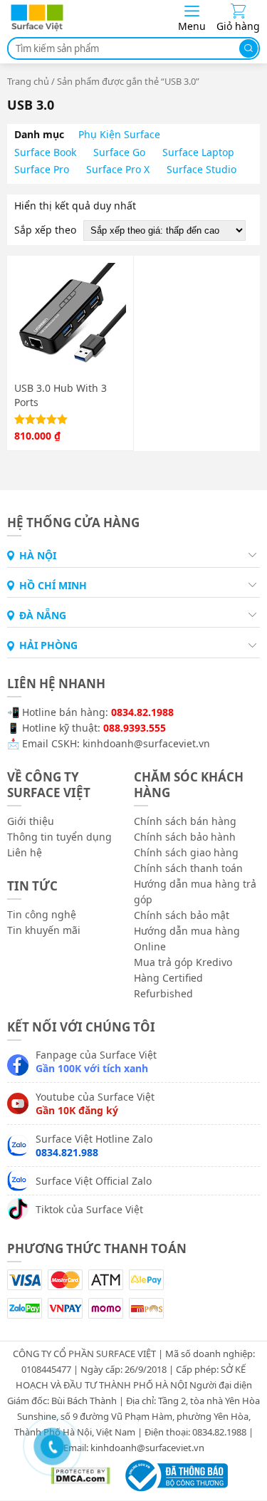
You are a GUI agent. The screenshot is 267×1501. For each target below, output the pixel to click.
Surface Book (45, 152)
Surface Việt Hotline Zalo (94, 1145)
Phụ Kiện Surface (119, 134)
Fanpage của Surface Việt (96, 1061)
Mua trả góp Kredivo (183, 962)
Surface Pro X (118, 169)
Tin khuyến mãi (43, 930)
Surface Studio (201, 169)
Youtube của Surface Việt (95, 1103)
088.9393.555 (134, 727)
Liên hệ (24, 852)
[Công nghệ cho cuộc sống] (37, 28)
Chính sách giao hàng (186, 852)
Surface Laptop (198, 152)
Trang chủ (28, 81)
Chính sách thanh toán (188, 868)
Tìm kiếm (248, 48)
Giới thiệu (30, 821)
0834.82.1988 (142, 712)
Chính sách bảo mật (181, 915)
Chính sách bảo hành (185, 836)
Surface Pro (41, 169)
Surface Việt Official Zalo (94, 1181)
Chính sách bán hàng (185, 821)
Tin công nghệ (41, 914)
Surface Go (119, 152)
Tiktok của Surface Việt (89, 1209)
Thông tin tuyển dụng (59, 836)
